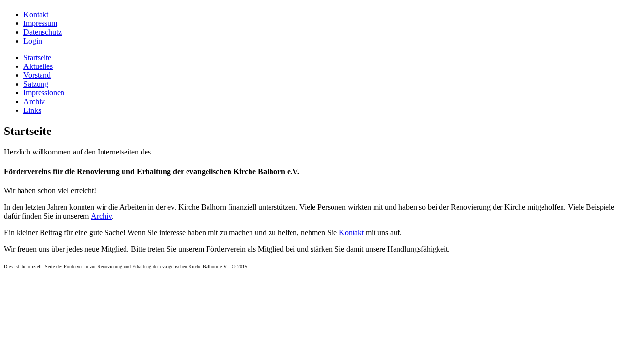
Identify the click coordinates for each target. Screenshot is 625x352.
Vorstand (37, 75)
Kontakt (35, 14)
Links (32, 110)
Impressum (40, 23)
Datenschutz (42, 32)
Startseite (37, 57)
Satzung (35, 84)
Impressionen (43, 92)
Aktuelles (38, 66)
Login (32, 41)
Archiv (34, 101)
